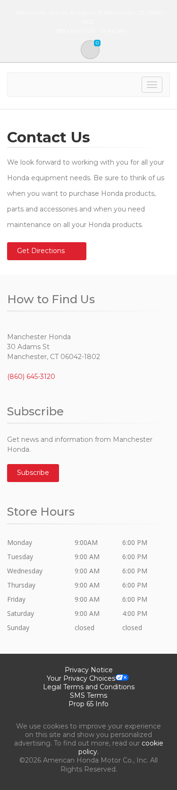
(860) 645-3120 (31, 376)
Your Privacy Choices (81, 678)
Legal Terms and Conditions (89, 687)
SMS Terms (88, 695)
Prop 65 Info (88, 704)
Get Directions (41, 250)
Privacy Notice (89, 670)
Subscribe (33, 472)
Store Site (113, 30)
